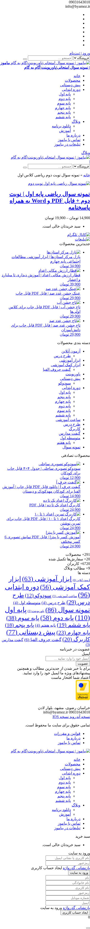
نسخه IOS (61, 717)
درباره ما (73, 135)
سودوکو (64, 383)
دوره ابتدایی (71, 89)
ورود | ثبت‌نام (79, 53)
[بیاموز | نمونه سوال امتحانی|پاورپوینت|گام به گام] (50, 157)
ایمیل (86, 654)
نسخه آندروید (79, 717)
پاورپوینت (73, 374)
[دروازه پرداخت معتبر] (83, 699)
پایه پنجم (64, 112)
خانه (77, 76)
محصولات (72, 80)
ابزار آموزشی (69, 360)
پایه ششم (63, 117)
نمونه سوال (71, 447)
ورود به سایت (79, 872)
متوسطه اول (70, 438)
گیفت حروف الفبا (57, 369)
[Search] (25, 59)
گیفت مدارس (69, 433)
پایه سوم (64, 103)
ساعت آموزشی (68, 420)
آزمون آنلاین (70, 351)
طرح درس (62, 356)
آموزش (65, 131)
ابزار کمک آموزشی (65, 365)
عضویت (83, 663)
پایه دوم (65, 99)
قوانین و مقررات (67, 733)
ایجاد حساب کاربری (75, 912)
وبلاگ (76, 121)
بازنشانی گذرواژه (76, 868)
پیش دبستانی (70, 85)
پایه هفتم (64, 442)
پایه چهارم (63, 108)
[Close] (88, 928)
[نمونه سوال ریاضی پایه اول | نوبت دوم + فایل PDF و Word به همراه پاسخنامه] (59, 183)
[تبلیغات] (82, 239)
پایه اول (65, 94)
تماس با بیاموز (69, 140)
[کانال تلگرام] (78, 235)
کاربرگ (74, 429)
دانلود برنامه (61, 126)
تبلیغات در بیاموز (67, 144)
